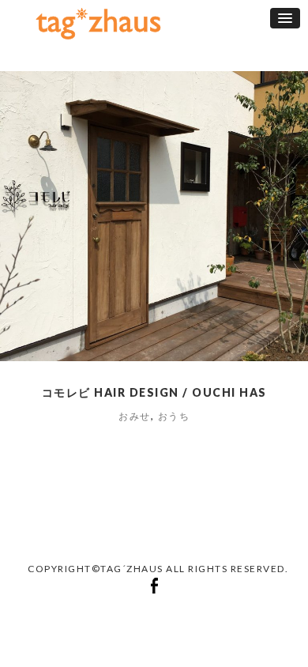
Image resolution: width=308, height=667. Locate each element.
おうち (174, 416)
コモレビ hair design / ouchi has (154, 392)
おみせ (134, 416)
